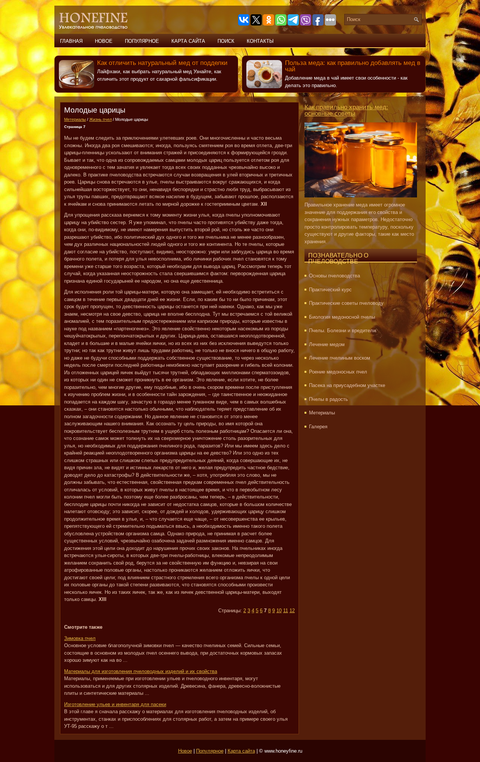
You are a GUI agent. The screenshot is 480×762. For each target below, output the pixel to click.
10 (279, 610)
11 (285, 610)
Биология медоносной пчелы (342, 317)
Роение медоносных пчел (338, 372)
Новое (103, 41)
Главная (71, 41)
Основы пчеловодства (334, 276)
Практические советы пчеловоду (346, 303)
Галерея (318, 426)
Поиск (226, 41)
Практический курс (330, 289)
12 (292, 610)
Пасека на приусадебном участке (347, 385)
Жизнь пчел (100, 119)
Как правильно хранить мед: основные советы (346, 110)
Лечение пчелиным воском (339, 358)
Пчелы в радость (328, 399)
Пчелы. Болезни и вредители (342, 330)
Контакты (260, 41)
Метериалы (75, 119)
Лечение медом (327, 344)
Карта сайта (188, 41)
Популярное (142, 41)
